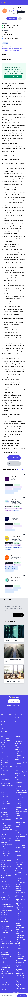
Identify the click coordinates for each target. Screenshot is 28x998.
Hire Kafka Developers (21, 939)
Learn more (18, 615)
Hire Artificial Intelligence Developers (18, 830)
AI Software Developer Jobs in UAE (6, 756)
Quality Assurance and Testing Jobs (7, 911)
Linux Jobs (4, 879)
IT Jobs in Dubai (5, 740)
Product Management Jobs (7, 944)
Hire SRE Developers (20, 960)
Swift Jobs (4, 989)
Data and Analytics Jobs (6, 835)
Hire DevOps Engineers (18, 766)
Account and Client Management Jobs (6, 955)
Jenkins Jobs (4, 932)
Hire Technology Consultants (19, 865)
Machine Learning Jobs (6, 861)
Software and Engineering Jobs (6, 809)
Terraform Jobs (5, 897)
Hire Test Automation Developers (20, 932)
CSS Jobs (3, 917)
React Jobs (4, 888)
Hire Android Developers (18, 924)
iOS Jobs (3, 980)
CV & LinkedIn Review (20, 718)
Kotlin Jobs (18, 736)
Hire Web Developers (20, 988)
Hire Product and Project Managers (19, 787)
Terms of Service (19, 725)
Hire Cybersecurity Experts (20, 758)
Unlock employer (13, 10)
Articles (3, 721)
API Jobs (3, 864)
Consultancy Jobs (6, 904)
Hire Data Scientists (20, 843)
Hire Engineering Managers (19, 916)
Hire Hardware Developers (18, 970)
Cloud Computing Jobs (6, 820)
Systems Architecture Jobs (7, 907)
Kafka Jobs (4, 958)
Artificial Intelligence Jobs (6, 876)
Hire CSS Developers (20, 882)
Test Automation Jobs (7, 952)
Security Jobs (5, 817)
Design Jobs (18, 739)
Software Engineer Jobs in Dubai (6, 737)
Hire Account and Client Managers (19, 936)
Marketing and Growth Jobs (7, 974)
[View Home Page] (6, 2)
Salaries (3, 725)
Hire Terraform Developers (19, 854)
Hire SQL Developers (20, 780)
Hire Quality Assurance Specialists (20, 949)
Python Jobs (4, 814)
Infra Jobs (4, 950)
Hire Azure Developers (21, 809)
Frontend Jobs (5, 899)
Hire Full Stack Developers (18, 953)
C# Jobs (3, 902)
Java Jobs (4, 848)
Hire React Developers (21, 845)
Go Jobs (3, 924)
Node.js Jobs (4, 921)
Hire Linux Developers (21, 834)
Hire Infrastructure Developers (19, 928)
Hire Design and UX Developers (20, 900)
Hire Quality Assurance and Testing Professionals (21, 874)
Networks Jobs (5, 895)
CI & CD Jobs (4, 855)
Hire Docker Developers (18, 825)
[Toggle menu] (26, 2)
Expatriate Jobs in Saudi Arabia (6, 761)
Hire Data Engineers (20, 847)
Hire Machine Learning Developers (21, 812)
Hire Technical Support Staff (18, 819)
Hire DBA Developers (20, 973)
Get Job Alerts (14, 701)
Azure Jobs (4, 858)
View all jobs (20, 470)
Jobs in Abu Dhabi (6, 777)
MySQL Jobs (4, 914)
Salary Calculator (5, 732)
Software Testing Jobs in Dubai (7, 788)
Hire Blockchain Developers (19, 965)
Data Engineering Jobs (5, 891)
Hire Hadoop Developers (18, 985)
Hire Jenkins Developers (18, 904)
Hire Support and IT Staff (20, 776)
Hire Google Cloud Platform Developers (20, 895)
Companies (18, 711)
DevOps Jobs (4, 823)
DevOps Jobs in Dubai (7, 785)
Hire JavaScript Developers (19, 802)
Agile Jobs (4, 842)
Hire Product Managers (18, 920)
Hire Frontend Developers (18, 858)
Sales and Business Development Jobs (6, 826)
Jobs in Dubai (5, 792)
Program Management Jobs (7, 961)
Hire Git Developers (20, 836)
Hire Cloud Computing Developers (21, 762)
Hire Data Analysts (20, 822)
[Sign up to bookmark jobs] (20, 18)
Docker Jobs (4, 873)
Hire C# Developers (20, 862)
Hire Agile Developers (20, 790)
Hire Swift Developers (20, 975)
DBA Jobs (4, 987)
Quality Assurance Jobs (6, 968)
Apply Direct (11, 18)
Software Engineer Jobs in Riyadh (6, 769)
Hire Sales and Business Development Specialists (21, 771)
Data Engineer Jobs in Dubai (7, 743)
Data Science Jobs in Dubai (7, 747)
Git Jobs (3, 881)
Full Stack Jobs (5, 971)
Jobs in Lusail (5, 801)
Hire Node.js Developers (18, 889)
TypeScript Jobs (5, 935)
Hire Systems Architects (18, 869)
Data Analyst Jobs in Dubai (6, 751)
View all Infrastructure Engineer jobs (10, 50)
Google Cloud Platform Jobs (5, 927)
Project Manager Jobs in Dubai (7, 780)
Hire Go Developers (20, 892)
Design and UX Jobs (6, 930)
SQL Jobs (3, 832)
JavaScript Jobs (5, 853)
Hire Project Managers (21, 792)
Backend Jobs (5, 884)
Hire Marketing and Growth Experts (20, 957)
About (16, 721)
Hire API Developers (20, 815)
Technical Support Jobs (6, 867)
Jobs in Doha (4, 796)
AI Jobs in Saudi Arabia (5, 773)
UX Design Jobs (5, 965)
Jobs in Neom (5, 799)
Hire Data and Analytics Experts (19, 783)
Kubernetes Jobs (5, 851)
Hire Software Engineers (18, 748)
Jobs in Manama (5, 803)
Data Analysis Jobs (6, 870)
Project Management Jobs (6, 845)
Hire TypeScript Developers (19, 908)
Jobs (2, 711)
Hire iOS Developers (20, 962)
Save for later (14, 464)
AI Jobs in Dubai (5, 783)
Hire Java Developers (20, 795)
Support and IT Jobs (6, 829)
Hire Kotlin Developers (21, 977)
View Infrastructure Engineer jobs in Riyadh (12, 48)
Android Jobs (4, 947)
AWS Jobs (4, 812)
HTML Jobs (4, 919)
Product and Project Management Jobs (6, 839)
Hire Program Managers (18, 942)
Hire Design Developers (18, 981)
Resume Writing (19, 714)
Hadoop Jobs (18, 741)
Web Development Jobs (20, 744)
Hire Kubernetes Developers (19, 798)
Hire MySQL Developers (18, 879)
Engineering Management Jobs (6, 940)
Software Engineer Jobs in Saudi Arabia (6, 765)
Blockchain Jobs (5, 982)
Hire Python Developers (18, 754)
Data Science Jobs (6, 886)
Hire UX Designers (19, 946)
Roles (2, 728)
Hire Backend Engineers (18, 839)
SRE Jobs (3, 977)
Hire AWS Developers (20, 751)
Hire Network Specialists (18, 850)
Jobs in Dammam (6, 806)
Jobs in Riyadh (5, 794)
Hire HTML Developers (18, 885)
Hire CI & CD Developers (18, 806)
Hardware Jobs (5, 984)
